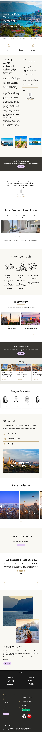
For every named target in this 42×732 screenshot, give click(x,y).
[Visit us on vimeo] (25, 706)
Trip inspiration (24, 38)
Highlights (6, 38)
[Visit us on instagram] (27, 706)
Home (4, 5)
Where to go (33, 38)
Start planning (21, 353)
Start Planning (21, 166)
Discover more (4, 379)
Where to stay (14, 38)
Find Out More (7, 663)
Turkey (11, 5)
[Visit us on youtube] (24, 706)
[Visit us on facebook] (22, 706)
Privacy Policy (12, 728)
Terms (17, 728)
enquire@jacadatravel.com (27, 697)
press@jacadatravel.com (26, 701)
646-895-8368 (24, 696)
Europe (7, 5)
